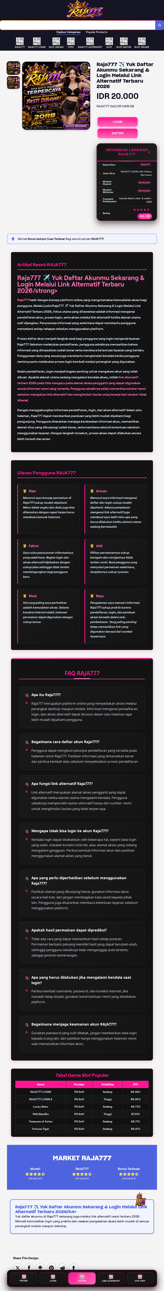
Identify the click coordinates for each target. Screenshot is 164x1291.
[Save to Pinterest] (51, 1267)
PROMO (24, 1280)
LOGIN (117, 122)
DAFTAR (118, 133)
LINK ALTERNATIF (111, 1280)
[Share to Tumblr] (74, 1267)
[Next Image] (87, 96)
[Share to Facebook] (29, 1267)
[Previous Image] (25, 96)
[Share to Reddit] (62, 1267)
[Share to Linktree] (40, 1267)
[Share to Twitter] (18, 1267)
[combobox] (77, 25)
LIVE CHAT (140, 1280)
